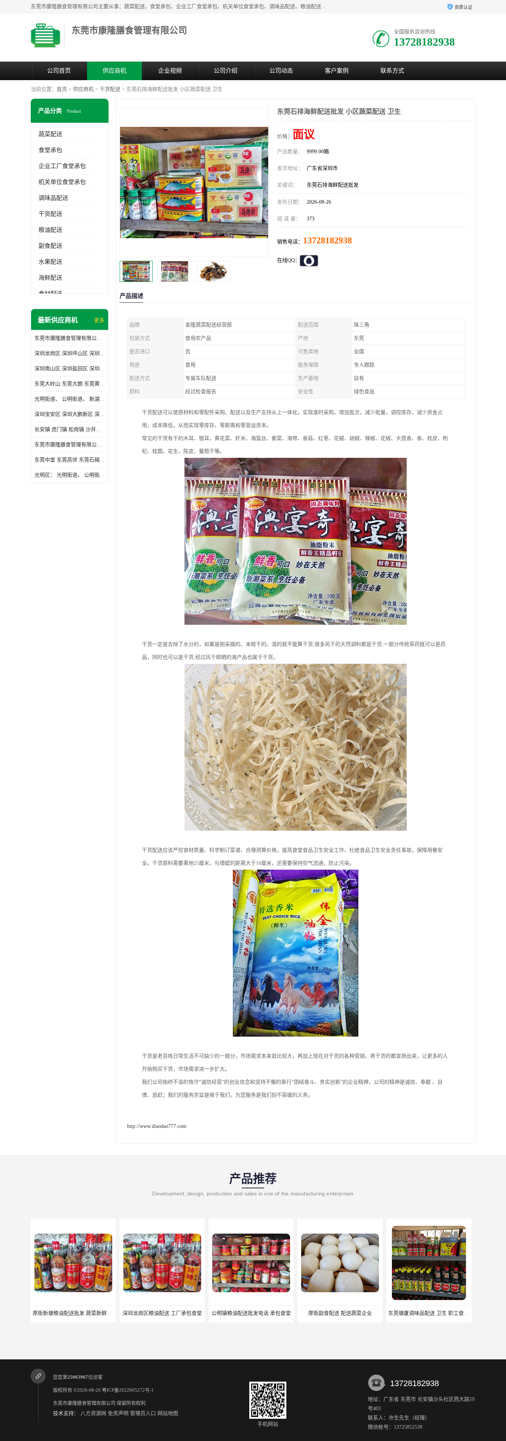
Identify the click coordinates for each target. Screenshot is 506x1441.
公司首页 (59, 71)
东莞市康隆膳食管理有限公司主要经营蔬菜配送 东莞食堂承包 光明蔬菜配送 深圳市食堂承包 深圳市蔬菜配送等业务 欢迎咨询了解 (69, 338)
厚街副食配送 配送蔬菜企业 (340, 1313)
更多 (99, 320)
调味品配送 (53, 198)
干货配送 (110, 89)
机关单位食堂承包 (62, 182)
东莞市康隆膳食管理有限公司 (84, 1403)
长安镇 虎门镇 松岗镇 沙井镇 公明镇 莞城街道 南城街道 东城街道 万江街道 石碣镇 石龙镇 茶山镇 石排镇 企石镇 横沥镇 (69, 429)
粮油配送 (50, 230)
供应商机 (114, 71)
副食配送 (50, 246)
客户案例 (337, 71)
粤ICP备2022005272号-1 (128, 1390)
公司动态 (281, 71)
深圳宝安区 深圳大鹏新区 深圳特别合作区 (69, 414)
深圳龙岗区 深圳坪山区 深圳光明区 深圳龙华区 (69, 353)
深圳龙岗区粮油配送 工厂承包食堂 (162, 1313)
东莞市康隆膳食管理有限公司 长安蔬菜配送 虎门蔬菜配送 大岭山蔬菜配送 (69, 444)
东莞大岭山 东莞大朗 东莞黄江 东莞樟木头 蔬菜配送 (69, 384)
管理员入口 (143, 1413)
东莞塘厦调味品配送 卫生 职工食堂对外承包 (439, 1313)
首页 (62, 89)
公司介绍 (225, 71)
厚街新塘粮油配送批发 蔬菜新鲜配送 (75, 1313)
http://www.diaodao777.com (156, 1126)
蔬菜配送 (50, 134)
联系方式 (392, 71)
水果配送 (50, 262)
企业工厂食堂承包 (62, 166)
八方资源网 (93, 1413)
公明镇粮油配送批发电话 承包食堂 (251, 1313)
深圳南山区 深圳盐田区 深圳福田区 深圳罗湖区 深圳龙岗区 (69, 368)
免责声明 (118, 1413)
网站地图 (167, 1413)
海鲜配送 (50, 278)
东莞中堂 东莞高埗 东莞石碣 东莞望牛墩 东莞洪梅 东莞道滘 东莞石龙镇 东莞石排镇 (69, 460)
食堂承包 (50, 150)
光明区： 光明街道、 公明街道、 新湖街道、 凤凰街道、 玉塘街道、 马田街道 (69, 475)
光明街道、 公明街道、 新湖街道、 (69, 399)
